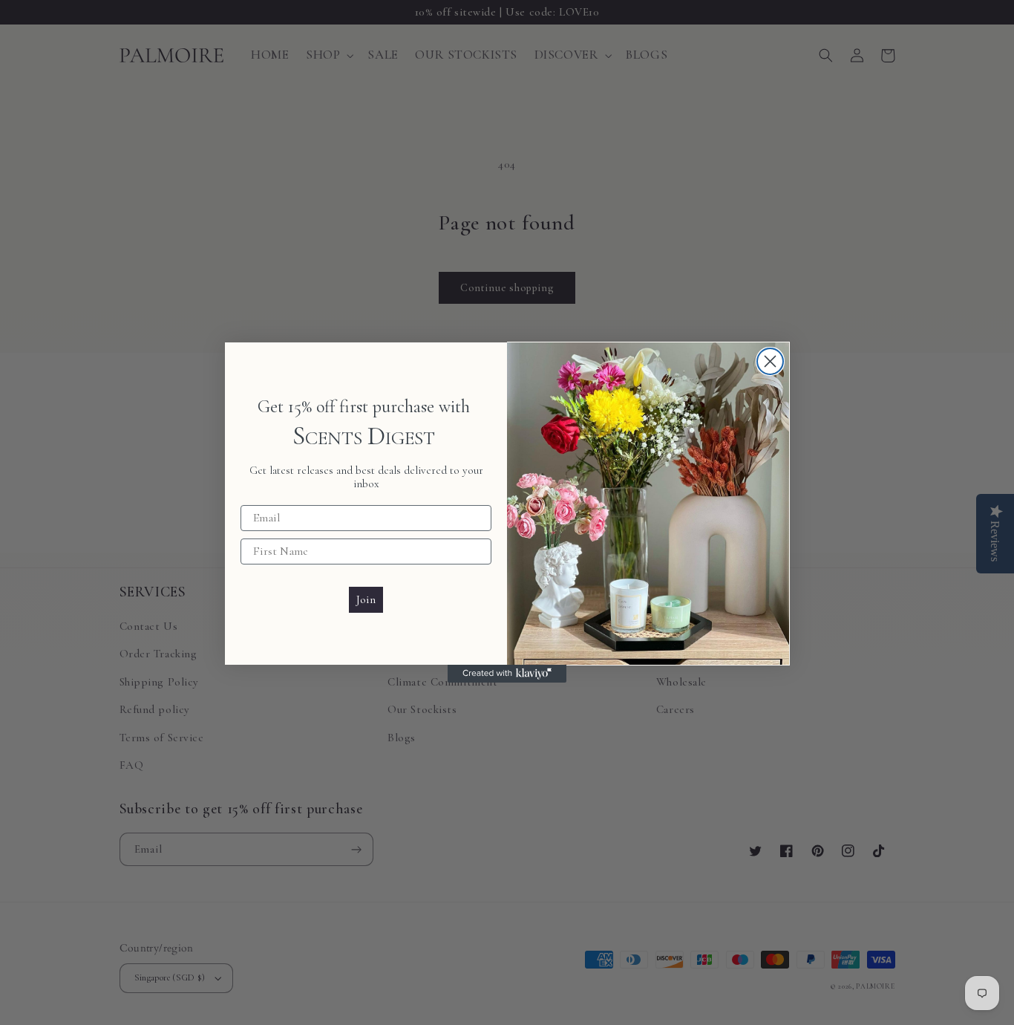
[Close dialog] (770, 361)
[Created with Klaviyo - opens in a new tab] (507, 674)
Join (366, 599)
